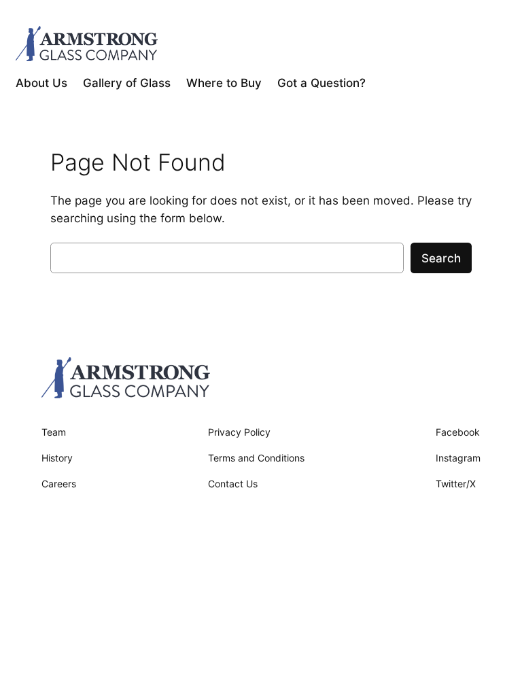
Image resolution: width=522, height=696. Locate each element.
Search (441, 258)
